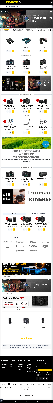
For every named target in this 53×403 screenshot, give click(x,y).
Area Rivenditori (19, 387)
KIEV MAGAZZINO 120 (26, 325)
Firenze (11, 364)
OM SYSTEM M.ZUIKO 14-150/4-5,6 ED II (43, 325)
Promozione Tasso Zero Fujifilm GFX (12, 309)
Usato (13, 387)
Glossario (42, 387)
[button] (7, 51)
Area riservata (21, 363)
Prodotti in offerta (26, 167)
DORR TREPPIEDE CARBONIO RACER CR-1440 (10, 127)
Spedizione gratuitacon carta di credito (19, 30)
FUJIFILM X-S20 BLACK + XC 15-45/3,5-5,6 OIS (26, 106)
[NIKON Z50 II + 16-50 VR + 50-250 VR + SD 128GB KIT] (11, 219)
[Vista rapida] (10, 51)
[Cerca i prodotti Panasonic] (20, 246)
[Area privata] (45, 2)
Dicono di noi (6, 30)
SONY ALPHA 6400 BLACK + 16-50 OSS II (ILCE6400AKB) (26, 225)
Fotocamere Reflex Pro (26, 55)
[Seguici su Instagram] (40, 378)
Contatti (3, 367)
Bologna (11, 366)
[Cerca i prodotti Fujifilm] (45, 241)
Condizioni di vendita (4, 365)
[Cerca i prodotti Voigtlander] (33, 250)
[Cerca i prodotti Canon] (20, 241)
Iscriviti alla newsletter (45, 370)
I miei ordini (20, 364)
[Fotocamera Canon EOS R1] (13, 196)
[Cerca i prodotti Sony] (7, 241)
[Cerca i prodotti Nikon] (33, 241)
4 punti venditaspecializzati (43, 30)
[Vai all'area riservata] (26, 402)
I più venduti (26, 387)
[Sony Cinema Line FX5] (39, 83)
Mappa (50, 387)
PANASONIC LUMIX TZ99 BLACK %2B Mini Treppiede (26, 179)
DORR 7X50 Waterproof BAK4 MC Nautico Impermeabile (26, 46)
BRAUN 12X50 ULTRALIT (43, 45)
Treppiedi (26, 115)
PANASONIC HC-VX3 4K (43, 178)
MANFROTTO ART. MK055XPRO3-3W (43, 127)
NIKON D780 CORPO (26, 66)
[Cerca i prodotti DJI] (45, 246)
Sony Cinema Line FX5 (8, 293)
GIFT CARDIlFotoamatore (30, 30)
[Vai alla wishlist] (48, 2)
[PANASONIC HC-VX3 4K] (43, 174)
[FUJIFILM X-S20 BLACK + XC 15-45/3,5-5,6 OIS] (41, 219)
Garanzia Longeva (20, 369)
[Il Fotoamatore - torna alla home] (12, 2)
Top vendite (26, 209)
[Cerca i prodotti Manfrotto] (20, 250)
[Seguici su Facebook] (37, 378)
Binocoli (26, 34)
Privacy (48, 372)
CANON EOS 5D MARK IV (10, 66)
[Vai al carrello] (47, 402)
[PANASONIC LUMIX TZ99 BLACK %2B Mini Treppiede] (26, 174)
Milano (11, 368)
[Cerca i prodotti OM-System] (7, 246)
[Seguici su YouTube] (47, 378)
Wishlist (20, 366)
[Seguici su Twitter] (43, 378)
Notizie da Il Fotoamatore (27, 259)
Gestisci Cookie (30, 389)
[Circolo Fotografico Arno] (39, 196)
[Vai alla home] (5, 402)
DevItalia (32, 395)
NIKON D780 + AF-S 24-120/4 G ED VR (43, 67)
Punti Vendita (8, 387)
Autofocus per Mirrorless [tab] (38, 213)
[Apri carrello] (51, 2)
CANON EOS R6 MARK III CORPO (10, 179)
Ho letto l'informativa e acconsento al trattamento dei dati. (44, 374)
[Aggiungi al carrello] (13, 51)
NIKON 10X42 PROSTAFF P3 (10, 45)
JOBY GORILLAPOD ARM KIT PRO (26, 127)
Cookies (24, 389)
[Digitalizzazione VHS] (13, 83)
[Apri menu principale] (1, 2)
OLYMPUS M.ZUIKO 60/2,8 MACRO (10, 325)
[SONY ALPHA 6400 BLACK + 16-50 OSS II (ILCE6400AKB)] (26, 219)
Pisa (11, 363)
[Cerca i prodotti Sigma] (33, 246)
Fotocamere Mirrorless (26, 94)
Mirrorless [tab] (14, 213)
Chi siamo (3, 363)
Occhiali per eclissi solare (9, 276)
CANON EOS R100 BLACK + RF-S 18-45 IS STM (10, 106)
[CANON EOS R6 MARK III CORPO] (10, 174)
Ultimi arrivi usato (26, 314)
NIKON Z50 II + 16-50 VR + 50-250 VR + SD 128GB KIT (42, 106)
